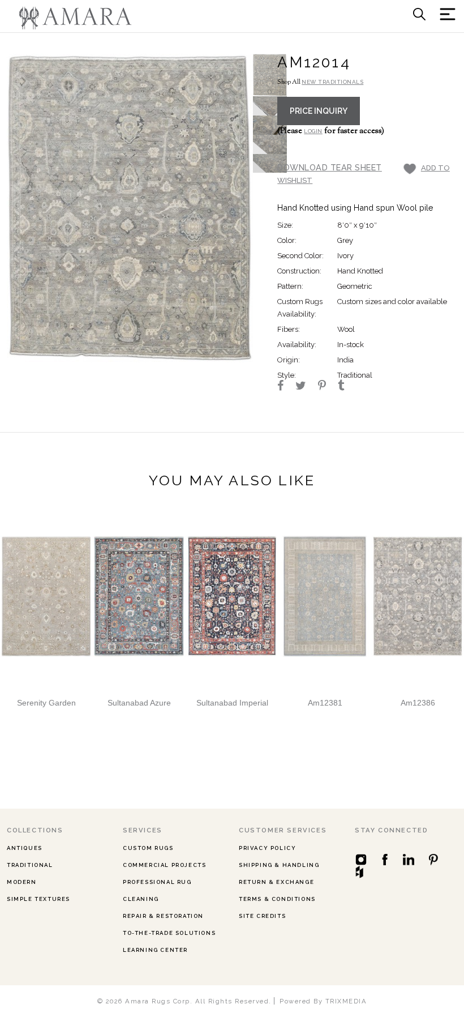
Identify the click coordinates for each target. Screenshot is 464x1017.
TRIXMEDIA (346, 1001)
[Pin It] (327, 387)
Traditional (30, 865)
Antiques (24, 848)
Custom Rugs (148, 848)
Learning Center (155, 950)
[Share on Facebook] (285, 387)
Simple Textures (38, 899)
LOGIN (313, 131)
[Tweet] (305, 387)
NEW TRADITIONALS (332, 82)
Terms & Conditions (277, 899)
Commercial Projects (164, 865)
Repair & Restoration (163, 916)
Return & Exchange (276, 882)
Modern (22, 882)
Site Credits (262, 916)
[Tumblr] (346, 387)
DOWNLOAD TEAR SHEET (329, 167)
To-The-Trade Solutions (169, 933)
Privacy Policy (267, 848)
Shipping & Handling (279, 865)
